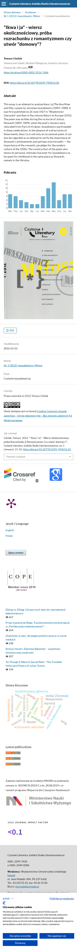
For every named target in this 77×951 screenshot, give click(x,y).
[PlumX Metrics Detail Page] (11, 503)
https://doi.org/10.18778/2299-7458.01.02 (34, 82)
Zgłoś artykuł (15, 552)
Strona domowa (12, 12)
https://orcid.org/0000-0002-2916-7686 (26, 72)
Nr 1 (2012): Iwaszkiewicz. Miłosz (22, 16)
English (10, 530)
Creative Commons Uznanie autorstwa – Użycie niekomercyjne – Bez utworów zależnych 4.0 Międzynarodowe (38, 416)
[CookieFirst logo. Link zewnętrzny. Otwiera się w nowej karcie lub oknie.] (4, 903)
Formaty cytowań (15, 456)
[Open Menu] (3, 3)
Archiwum (30, 12)
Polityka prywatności (62, 898)
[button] (8, 898)
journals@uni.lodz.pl (27, 886)
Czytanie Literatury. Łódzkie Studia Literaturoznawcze (39, 3)
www (11, 875)
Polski (9, 535)
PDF (11, 330)
